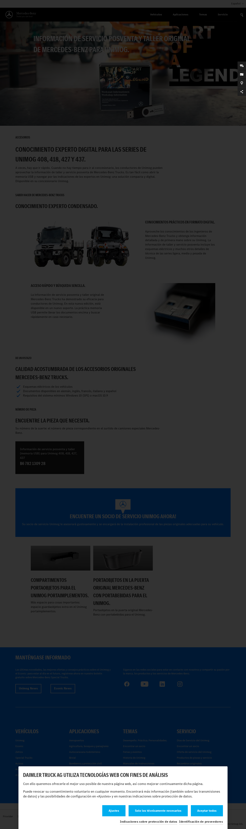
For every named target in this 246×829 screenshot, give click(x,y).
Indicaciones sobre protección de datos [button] (148, 822)
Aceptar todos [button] (207, 811)
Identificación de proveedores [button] (201, 822)
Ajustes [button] (114, 811)
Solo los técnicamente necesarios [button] (158, 811)
